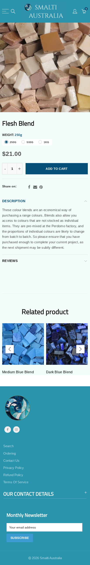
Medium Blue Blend (18, 372)
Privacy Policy (13, 468)
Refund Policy (13, 475)
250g (13, 142)
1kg (46, 142)
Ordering (9, 453)
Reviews (10, 261)
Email (35, 187)
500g (30, 142)
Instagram (16, 429)
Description (13, 201)
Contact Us (11, 460)
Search (8, 446)
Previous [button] (9, 349)
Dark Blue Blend (59, 372)
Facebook (29, 187)
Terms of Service (15, 482)
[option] (45, 67)
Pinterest (41, 187)
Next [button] (80, 349)
